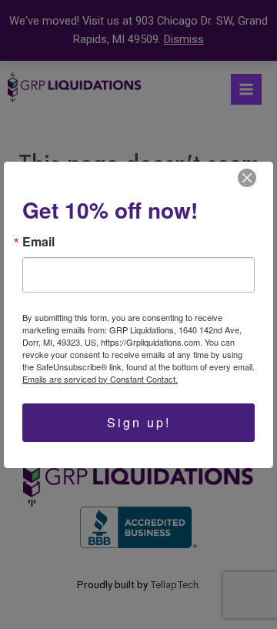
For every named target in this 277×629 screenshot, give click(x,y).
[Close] (247, 177)
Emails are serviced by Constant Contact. (100, 379)
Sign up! (139, 422)
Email (38, 242)
